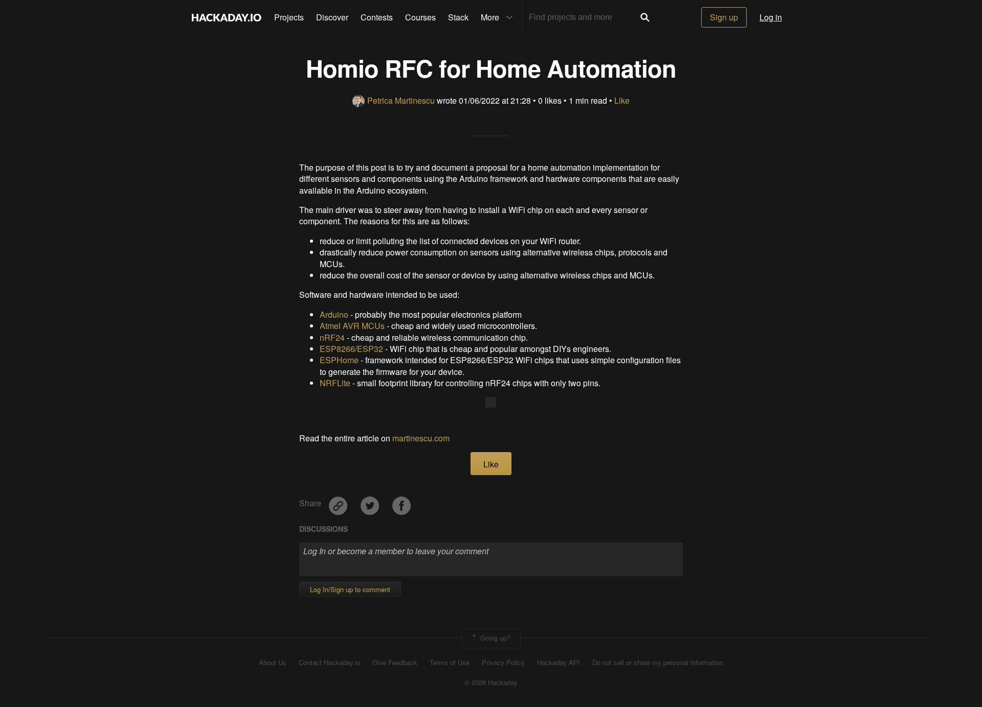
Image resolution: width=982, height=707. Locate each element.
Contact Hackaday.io (329, 662)
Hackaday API (558, 662)
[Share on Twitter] (371, 502)
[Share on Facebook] (401, 502)
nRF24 (332, 337)
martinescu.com (421, 438)
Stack (458, 17)
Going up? (494, 637)
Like (622, 100)
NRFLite (335, 383)
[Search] (645, 17)
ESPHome (339, 360)
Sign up (724, 17)
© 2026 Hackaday (491, 682)
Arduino (334, 314)
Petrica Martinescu (401, 100)
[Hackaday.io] (226, 17)
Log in (771, 17)
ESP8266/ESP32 (351, 349)
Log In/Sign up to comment (350, 589)
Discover (332, 17)
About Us (272, 662)
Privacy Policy (503, 662)
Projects (289, 17)
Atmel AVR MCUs (352, 326)
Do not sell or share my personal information (657, 662)
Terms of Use (450, 662)
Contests (377, 17)
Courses (420, 17)
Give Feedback (394, 662)
